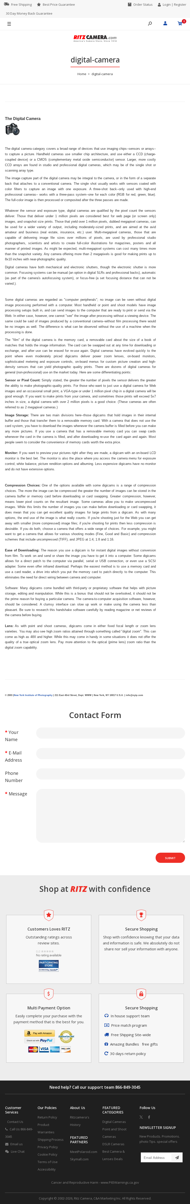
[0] (180, 24)
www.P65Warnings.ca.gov (120, 1182)
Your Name (12, 735)
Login (167, 4)
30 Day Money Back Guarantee (29, 13)
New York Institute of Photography (33, 695)
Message (18, 794)
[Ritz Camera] (95, 39)
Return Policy (47, 1117)
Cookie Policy (47, 1154)
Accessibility (47, 1169)
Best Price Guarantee (59, 4)
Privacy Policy (48, 1147)
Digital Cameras (114, 1121)
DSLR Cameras (113, 1144)
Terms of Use (48, 1162)
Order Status (143, 4)
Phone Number (14, 776)
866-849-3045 (128, 1087)
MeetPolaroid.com (83, 1151)
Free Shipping (21, 4)
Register (180, 4)
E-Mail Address (13, 756)
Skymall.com (79, 1159)
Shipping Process (51, 1139)
